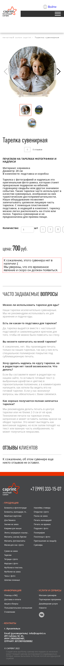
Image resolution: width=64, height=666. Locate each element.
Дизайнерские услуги (48, 603)
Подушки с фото (41, 528)
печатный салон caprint (17, 37)
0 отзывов (37, 149)
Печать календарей (42, 520)
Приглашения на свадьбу (45, 541)
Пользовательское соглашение (18, 608)
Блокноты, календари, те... (15, 512)
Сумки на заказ (11, 551)
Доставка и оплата (12, 599)
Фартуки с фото (11, 563)
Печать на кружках (42, 524)
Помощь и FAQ (10, 595)
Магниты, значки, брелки (15, 537)
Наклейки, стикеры (42, 507)
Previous (6, 71)
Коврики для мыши (12, 528)
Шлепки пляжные (12, 580)
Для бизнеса (9, 520)
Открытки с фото (41, 512)
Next (57, 71)
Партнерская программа (50, 599)
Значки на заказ (11, 524)
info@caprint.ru (37, 633)
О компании (9, 612)
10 (58, 229)
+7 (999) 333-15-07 (45, 489)
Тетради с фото (11, 559)
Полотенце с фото (42, 537)
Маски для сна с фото (14, 545)
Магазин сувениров (47, 595)
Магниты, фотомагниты (14, 541)
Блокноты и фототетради (15, 507)
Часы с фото (9, 576)
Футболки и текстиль (13, 567)
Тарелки (7, 555)
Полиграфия (39, 532)
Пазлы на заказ (41, 516)
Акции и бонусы (11, 603)
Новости (42, 608)
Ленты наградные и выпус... (16, 532)
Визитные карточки (12, 516)
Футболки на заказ (12, 571)
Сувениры (38, 545)
